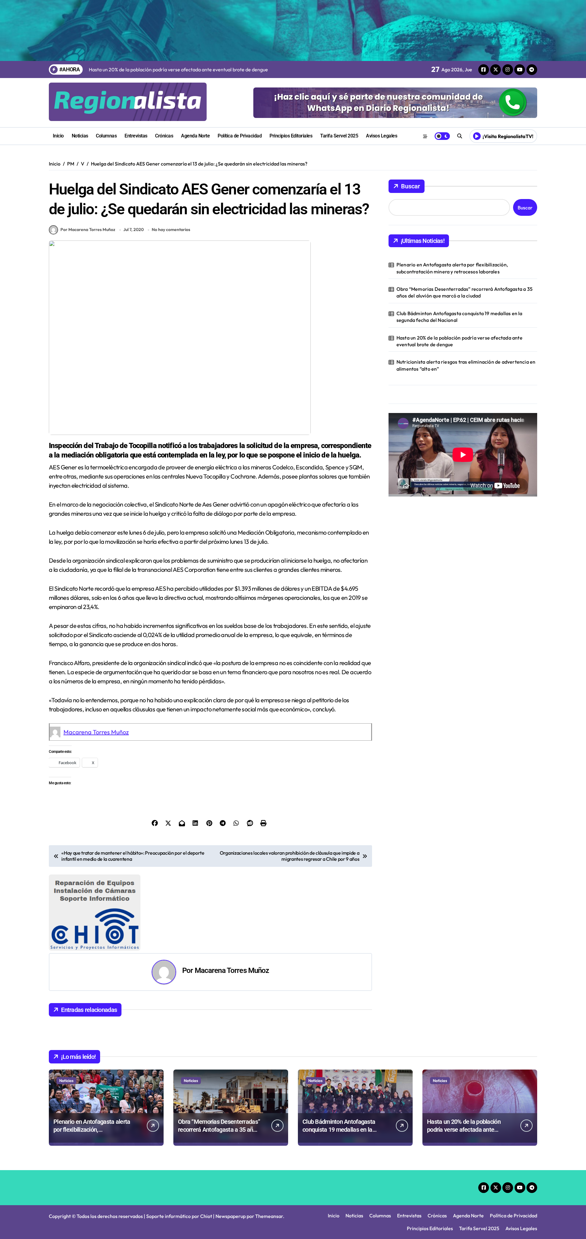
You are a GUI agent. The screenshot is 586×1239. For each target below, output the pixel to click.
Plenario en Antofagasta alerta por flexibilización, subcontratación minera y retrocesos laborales (452, 268)
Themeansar (269, 1216)
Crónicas (164, 136)
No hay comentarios (171, 229)
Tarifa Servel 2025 (339, 136)
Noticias (80, 136)
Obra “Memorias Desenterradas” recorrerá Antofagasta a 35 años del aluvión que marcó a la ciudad (464, 292)
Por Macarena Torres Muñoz (87, 229)
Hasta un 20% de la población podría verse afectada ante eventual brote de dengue (459, 341)
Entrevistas (136, 136)
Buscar (410, 186)
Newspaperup (230, 1216)
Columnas (106, 136)
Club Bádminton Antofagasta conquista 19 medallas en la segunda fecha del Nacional (459, 316)
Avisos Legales (381, 136)
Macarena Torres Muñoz (96, 732)
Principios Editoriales (290, 136)
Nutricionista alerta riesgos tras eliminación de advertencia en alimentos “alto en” (466, 365)
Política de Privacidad (240, 136)
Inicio (58, 136)
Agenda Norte (195, 136)
